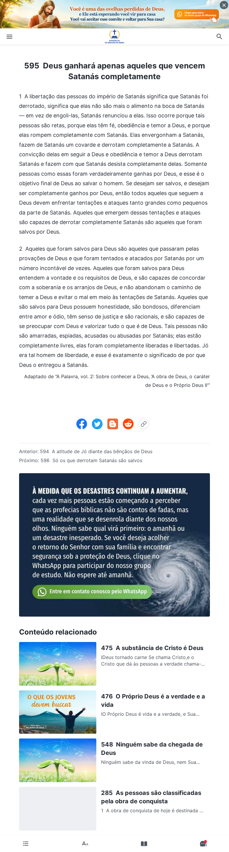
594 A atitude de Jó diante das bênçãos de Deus (96, 451)
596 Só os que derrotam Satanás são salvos (91, 460)
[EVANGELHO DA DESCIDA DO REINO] (114, 36)
